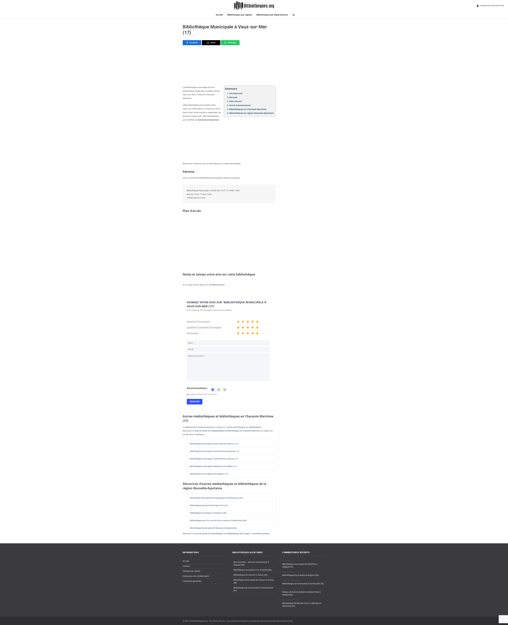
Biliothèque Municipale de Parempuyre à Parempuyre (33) (216, 497)
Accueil (219, 15)
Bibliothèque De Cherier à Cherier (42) (250, 575)
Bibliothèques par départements (272, 15)
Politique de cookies (191, 571)
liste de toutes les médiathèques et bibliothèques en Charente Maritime (227, 430)
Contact (186, 566)
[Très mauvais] (238, 322)
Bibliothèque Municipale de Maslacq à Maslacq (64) (213, 528)
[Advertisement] (229, 66)
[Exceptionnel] (257, 322)
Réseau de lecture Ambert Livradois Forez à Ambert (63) (301, 593)
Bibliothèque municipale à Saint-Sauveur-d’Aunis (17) (214, 443)
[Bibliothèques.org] (254, 5)
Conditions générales (192, 581)
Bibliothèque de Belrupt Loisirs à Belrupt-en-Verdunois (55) (302, 604)
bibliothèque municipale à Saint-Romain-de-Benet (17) (214, 451)
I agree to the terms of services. (203, 394)
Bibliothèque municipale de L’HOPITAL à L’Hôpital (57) (300, 565)
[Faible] (243, 322)
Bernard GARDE (288, 589)
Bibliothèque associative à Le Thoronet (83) (252, 570)
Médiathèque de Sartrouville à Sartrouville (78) (303, 583)
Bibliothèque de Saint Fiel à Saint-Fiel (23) (209, 505)
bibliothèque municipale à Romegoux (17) (209, 473)
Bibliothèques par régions (239, 15)
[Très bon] (252, 322)
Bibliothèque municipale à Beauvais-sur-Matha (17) (213, 466)
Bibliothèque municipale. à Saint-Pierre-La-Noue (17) (214, 458)
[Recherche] (293, 15)
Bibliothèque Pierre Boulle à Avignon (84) (300, 575)
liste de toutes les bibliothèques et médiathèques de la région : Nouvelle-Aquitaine (232, 533)
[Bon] (247, 322)
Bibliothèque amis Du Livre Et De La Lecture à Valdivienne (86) (218, 520)
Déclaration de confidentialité (196, 576)
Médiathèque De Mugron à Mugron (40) (208, 512)
